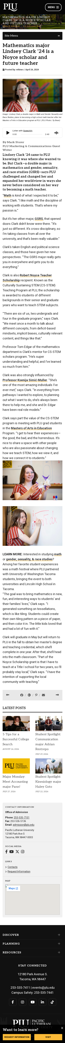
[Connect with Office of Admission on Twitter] (17, 852)
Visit (48, 1037)
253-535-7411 (20, 987)
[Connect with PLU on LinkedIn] (42, 1002)
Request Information (19, 871)
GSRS (39, 218)
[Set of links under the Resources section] (58, 952)
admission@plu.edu (23, 824)
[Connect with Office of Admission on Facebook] (6, 852)
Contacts (13, 867)
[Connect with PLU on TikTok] (52, 1002)
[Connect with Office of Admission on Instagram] (22, 852)
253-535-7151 (21, 817)
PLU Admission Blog (31, 26)
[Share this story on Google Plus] (29, 695)
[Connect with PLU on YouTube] (32, 1002)
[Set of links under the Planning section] (58, 943)
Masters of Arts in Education (31, 428)
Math (7, 195)
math (58, 554)
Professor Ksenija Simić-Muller (25, 380)
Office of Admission (11, 26)
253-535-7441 (44, 992)
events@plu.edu (43, 987)
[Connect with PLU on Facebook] (12, 1002)
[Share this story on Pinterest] (36, 695)
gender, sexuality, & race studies (29, 559)
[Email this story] (43, 695)
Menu (51, 7)
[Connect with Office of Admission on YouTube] (11, 852)
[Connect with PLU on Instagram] (22, 1002)
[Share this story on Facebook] (22, 695)
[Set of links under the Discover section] (58, 935)
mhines (20, 69)
